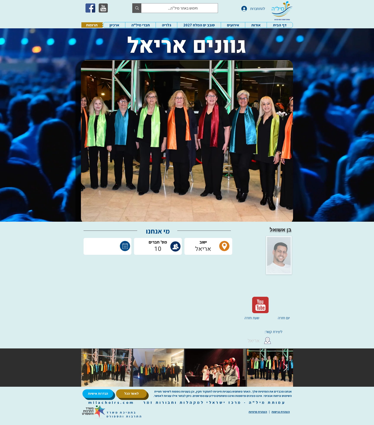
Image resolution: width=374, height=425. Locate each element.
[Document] (125, 246)
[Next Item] (285, 367)
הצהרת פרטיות (258, 412)
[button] (256, 25)
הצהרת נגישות (281, 412)
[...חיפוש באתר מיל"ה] (136, 8)
